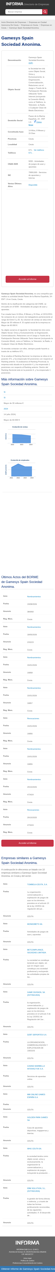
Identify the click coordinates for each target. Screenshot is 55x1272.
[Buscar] (44, 11)
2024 (6, 409)
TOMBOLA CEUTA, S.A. (37, 884)
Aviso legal (27, 1258)
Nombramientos (34, 596)
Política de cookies (27, 1261)
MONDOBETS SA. (35, 924)
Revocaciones (33, 718)
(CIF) (31, 63)
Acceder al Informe (27, 279)
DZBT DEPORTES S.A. (37, 1035)
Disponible (33, 185)
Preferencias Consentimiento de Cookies (27, 1263)
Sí (4, 392)
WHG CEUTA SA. (34, 1149)
